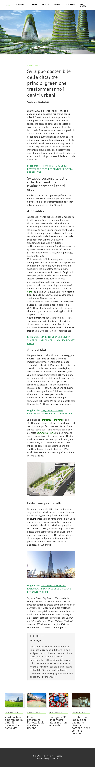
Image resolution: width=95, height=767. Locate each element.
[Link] (51, 497)
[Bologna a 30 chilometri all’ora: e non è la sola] (58, 707)
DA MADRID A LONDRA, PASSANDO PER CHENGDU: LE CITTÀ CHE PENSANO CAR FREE (49, 588)
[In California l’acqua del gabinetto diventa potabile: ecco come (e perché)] (81, 707)
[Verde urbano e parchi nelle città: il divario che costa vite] (14, 707)
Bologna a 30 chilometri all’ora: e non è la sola (58, 721)
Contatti (54, 758)
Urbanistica (33, 65)
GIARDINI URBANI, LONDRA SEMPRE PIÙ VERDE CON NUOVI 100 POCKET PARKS (51, 340)
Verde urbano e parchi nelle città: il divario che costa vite (14, 723)
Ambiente (20, 4)
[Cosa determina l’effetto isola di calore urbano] (36, 707)
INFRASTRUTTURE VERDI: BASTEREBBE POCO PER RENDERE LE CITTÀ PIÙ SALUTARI (50, 169)
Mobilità (70, 4)
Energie (33, 4)
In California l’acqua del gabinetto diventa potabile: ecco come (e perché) (81, 725)
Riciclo (45, 4)
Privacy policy (43, 758)
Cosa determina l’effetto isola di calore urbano (36, 723)
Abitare (57, 4)
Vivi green (83, 5)
